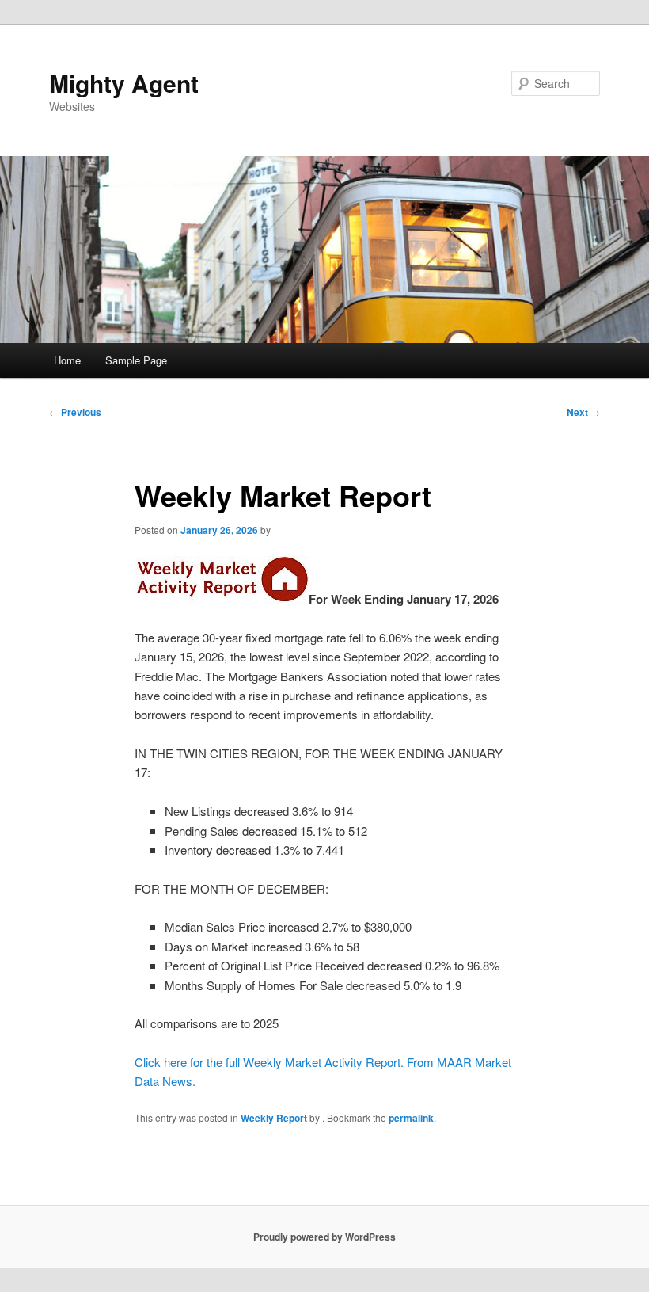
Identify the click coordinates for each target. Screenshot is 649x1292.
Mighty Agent (124, 83)
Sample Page (136, 360)
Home (67, 360)
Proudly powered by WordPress (324, 1236)
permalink (411, 1118)
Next (583, 412)
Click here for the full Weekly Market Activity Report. (269, 1062)
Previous (75, 412)
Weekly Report (274, 1118)
